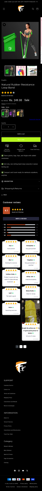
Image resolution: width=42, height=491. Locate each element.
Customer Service (8, 385)
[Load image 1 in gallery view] (10, 71)
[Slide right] (40, 71)
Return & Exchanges (9, 405)
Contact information (22, 486)
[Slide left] (2, 71)
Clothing (6, 462)
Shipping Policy (8, 397)
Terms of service (10, 486)
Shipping (3, 103)
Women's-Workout (8, 446)
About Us (6, 418)
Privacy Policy (7, 426)
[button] (4, 9)
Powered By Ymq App (35, 119)
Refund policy (33, 483)
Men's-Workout (8, 450)
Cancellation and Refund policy (12, 430)
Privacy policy (24, 483)
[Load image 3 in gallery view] (32, 71)
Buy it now (21, 139)
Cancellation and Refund (10, 401)
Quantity (3, 123)
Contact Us (7, 389)
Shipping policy (34, 486)
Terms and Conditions (9, 393)
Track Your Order (8, 434)
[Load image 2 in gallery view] (21, 71)
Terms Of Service (8, 422)
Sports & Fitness (8, 454)
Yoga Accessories (8, 458)
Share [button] (5, 195)
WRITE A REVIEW (21, 218)
